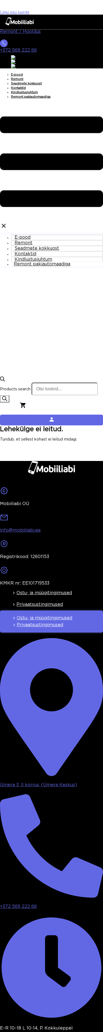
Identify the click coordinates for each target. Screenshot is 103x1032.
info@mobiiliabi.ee (20, 530)
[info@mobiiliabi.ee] (4, 519)
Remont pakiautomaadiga (31, 96)
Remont (17, 79)
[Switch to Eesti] (18, 61)
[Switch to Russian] (20, 66)
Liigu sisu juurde (14, 12)
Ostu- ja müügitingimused (44, 593)
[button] (51, 167)
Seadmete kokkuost (26, 83)
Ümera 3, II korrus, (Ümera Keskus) (38, 785)
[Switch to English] (20, 57)
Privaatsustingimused (39, 604)
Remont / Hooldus (20, 32)
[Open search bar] (2, 380)
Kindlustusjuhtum (24, 92)
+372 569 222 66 (18, 50)
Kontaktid (18, 88)
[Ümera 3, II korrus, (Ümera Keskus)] (51, 774)
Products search (15, 389)
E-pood (17, 74)
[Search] (4, 398)
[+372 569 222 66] (4, 45)
